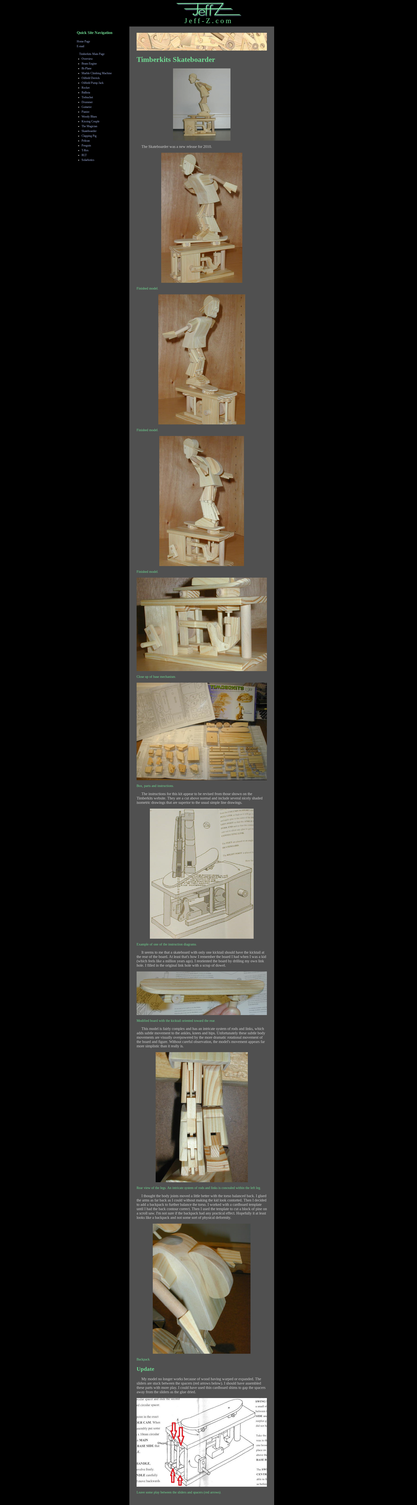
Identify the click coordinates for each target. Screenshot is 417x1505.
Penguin (86, 145)
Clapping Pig (89, 136)
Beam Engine (89, 63)
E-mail (80, 46)
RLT (84, 155)
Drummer (87, 102)
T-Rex (85, 150)
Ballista (86, 92)
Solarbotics (88, 160)
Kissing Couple (90, 121)
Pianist (85, 111)
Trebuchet (87, 97)
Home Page (83, 41)
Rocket (86, 87)
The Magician (89, 126)
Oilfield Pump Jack (93, 83)
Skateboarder (89, 131)
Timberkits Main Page (91, 54)
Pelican (86, 140)
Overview (87, 58)
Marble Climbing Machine (97, 73)
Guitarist (86, 107)
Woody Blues (89, 116)
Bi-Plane (86, 68)
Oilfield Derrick (91, 78)
